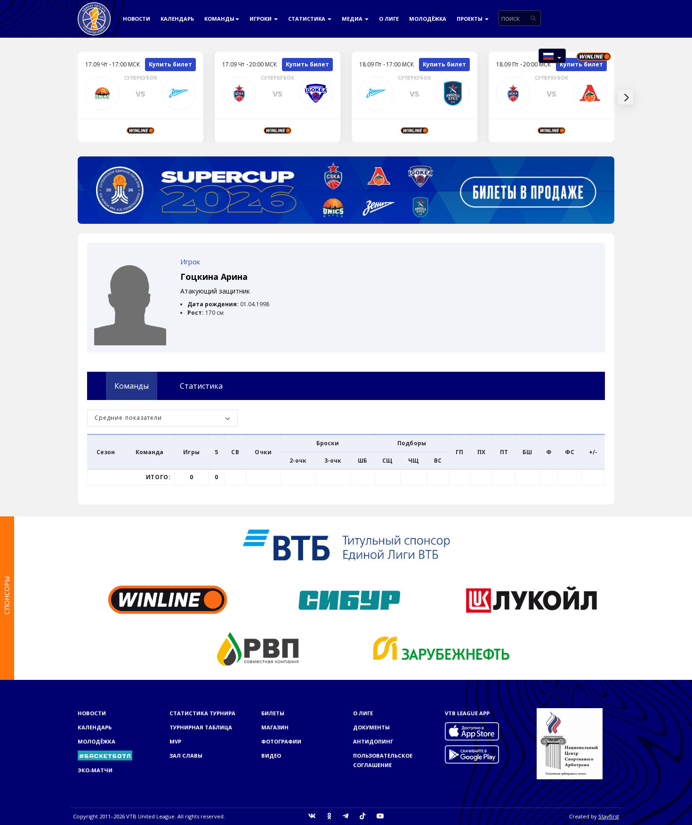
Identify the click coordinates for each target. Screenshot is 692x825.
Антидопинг (373, 741)
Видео (271, 755)
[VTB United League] (94, 12)
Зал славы (185, 755)
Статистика (307, 18)
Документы (371, 727)
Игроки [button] (261, 18)
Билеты (272, 713)
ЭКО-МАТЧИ (95, 770)
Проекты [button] (470, 18)
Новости (136, 18)
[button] (552, 56)
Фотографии (281, 741)
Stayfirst (608, 816)
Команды (219, 18)
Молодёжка (427, 18)
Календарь (177, 18)
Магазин (275, 727)
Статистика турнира (202, 713)
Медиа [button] (353, 18)
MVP (175, 741)
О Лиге (389, 18)
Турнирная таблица (200, 727)
